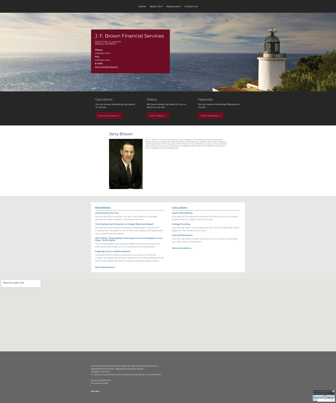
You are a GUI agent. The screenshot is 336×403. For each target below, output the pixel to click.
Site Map (95, 391)
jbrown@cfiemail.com (106, 67)
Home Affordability (182, 213)
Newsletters (103, 207)
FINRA (102, 371)
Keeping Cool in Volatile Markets (112, 251)
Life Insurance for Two (107, 213)
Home (142, 6)
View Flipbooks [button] (209, 115)
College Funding (181, 224)
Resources (173, 6)
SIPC (108, 371)
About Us (155, 6)
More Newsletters (105, 267)
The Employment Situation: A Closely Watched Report (124, 224)
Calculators (179, 207)
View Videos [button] (156, 115)
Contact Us (191, 6)
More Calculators (182, 248)
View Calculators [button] (107, 115)
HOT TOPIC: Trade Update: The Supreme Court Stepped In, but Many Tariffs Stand (128, 239)
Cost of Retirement (182, 235)
